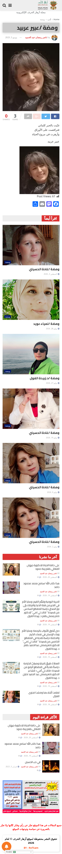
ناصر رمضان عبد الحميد (36, 37)
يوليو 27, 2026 (52, 383)
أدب (49, 19)
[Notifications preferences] (6, 846)
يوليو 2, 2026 (52, 546)
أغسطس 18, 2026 (50, 704)
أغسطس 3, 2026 (51, 274)
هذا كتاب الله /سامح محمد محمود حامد (41, 585)
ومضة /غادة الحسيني (44, 269)
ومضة (42, 19)
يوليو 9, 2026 (52, 492)
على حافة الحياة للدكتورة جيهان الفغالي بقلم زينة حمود (43, 567)
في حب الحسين (32, 762)
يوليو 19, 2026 (52, 437)
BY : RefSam (31, 847)
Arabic (9, 852)
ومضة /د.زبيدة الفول (44, 378)
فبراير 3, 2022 (11, 766)
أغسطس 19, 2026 (50, 595)
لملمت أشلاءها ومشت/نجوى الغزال (43, 694)
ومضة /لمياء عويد (46, 324)
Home (56, 19)
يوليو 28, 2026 (52, 328)
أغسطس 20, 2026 (50, 577)
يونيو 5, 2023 (11, 37)
